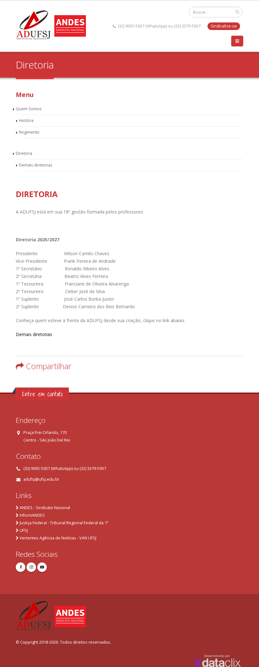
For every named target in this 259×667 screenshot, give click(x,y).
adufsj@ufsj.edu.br (41, 479)
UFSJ (24, 530)
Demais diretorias (35, 165)
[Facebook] (20, 567)
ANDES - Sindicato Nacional (45, 507)
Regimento (29, 132)
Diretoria (24, 153)
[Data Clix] (217, 660)
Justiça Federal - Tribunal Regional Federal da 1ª (64, 523)
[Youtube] (42, 567)
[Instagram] (31, 567)
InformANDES (32, 515)
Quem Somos (29, 108)
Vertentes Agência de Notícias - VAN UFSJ (58, 538)
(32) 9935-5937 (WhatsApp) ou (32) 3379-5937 (64, 468)
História (26, 120)
